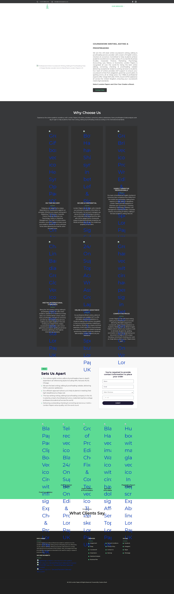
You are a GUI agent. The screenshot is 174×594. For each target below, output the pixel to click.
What (44, 369)
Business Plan (94, 559)
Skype (126, 549)
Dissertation (93, 553)
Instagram (127, 546)
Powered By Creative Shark (99, 582)
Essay (91, 546)
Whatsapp (127, 553)
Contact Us (131, 6)
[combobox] (104, 397)
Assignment (93, 543)
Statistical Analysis (95, 556)
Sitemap (109, 553)
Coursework (93, 549)
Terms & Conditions (112, 543)
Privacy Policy (111, 546)
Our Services (117, 6)
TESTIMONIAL (87, 509)
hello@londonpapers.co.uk (61, 1)
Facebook (127, 543)
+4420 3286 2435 (44, 1)
